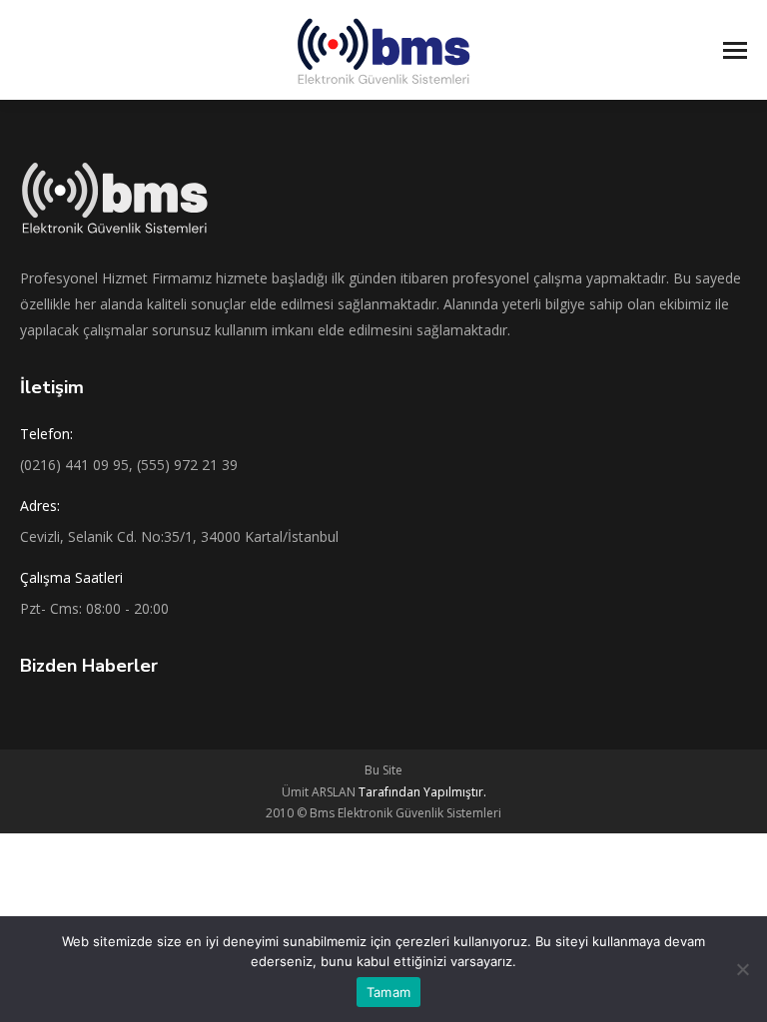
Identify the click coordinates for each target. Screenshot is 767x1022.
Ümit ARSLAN (384, 791)
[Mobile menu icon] (735, 50)
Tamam (388, 992)
